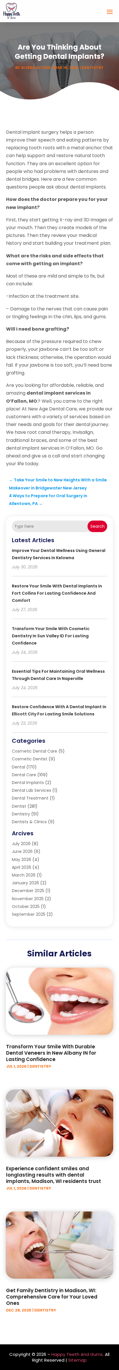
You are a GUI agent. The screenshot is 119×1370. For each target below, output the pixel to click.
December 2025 (28, 891)
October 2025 (26, 906)
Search (97, 526)
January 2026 (25, 883)
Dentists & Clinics (29, 822)
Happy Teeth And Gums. (77, 1354)
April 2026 (21, 867)
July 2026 (21, 844)
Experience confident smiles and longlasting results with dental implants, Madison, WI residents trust (53, 1175)
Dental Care (24, 775)
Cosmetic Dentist (29, 759)
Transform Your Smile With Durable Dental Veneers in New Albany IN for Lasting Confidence (51, 1053)
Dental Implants (28, 782)
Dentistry (92, 67)
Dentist (19, 806)
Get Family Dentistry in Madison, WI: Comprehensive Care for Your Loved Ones (51, 1297)
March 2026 (24, 875)
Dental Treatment (30, 798)
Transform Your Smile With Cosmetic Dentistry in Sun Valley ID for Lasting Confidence (51, 636)
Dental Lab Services (31, 790)
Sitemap (77, 1360)
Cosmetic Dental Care (34, 751)
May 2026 (21, 859)
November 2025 (28, 899)
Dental (18, 767)
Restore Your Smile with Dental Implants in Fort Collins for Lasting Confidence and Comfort (57, 593)
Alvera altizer (36, 67)
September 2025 (28, 914)
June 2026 (22, 851)
